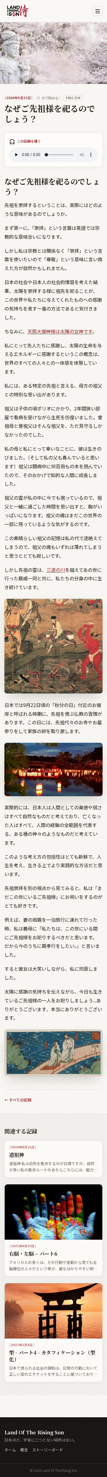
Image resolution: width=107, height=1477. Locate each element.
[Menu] (98, 11)
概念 (24, 1449)
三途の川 (55, 569)
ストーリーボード (47, 1449)
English (73, 98)
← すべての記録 (18, 1100)
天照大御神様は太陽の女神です (59, 331)
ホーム (10, 1449)
